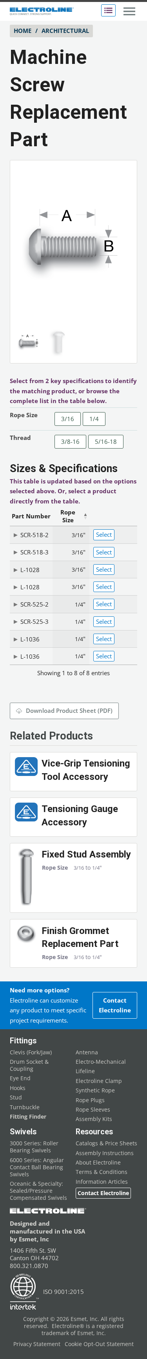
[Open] (108, 10)
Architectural (65, 31)
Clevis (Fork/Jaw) (31, 1052)
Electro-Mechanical (101, 1061)
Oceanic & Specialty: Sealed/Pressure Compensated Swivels (38, 1190)
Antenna (87, 1052)
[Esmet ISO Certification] (24, 1292)
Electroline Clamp (99, 1081)
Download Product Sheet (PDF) (69, 710)
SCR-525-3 (34, 621)
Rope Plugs (90, 1100)
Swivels (23, 1131)
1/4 (94, 419)
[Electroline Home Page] (42, 11)
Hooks (17, 1088)
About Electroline (98, 1162)
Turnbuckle (25, 1107)
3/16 (67, 419)
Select (104, 534)
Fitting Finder (28, 1116)
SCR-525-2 (34, 604)
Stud (16, 1097)
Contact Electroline (115, 1005)
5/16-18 (106, 441)
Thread (20, 437)
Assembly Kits (94, 1119)
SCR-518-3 (34, 552)
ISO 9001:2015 (63, 1291)
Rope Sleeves (93, 1109)
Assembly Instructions (105, 1153)
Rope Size (24, 415)
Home (22, 31)
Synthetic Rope (95, 1090)
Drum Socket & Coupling (29, 1065)
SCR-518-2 (34, 535)
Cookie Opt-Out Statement (99, 1344)
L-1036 (30, 639)
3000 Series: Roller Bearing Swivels (34, 1147)
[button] (120, 177)
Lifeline (85, 1071)
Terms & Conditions (101, 1171)
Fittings (23, 1040)
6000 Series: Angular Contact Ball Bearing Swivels (37, 1167)
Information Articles (102, 1181)
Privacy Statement (36, 1344)
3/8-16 (70, 441)
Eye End (20, 1078)
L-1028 (30, 570)
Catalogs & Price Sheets (106, 1143)
